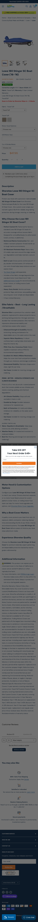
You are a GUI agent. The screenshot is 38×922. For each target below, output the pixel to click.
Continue (19, 463)
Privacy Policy (4, 473)
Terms (9, 473)
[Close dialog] (35, 447)
